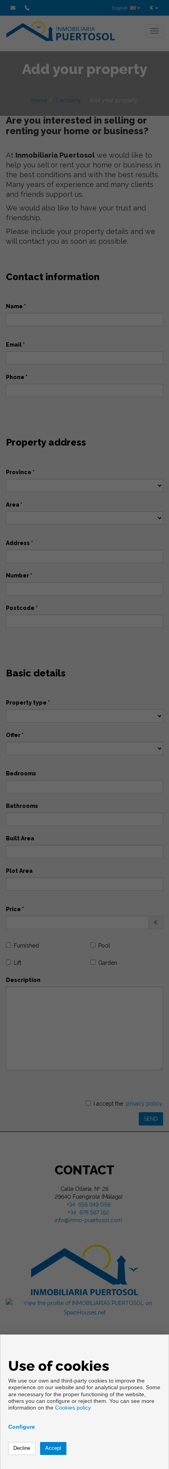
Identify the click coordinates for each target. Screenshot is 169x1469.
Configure (21, 1427)
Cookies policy (73, 1407)
